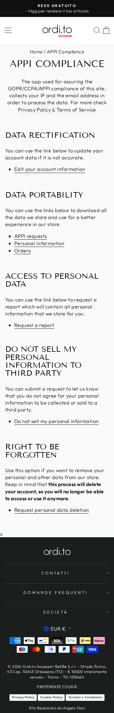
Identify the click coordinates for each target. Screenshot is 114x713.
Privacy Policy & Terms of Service (57, 109)
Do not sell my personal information (56, 421)
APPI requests (30, 236)
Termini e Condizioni (85, 697)
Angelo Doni (74, 707)
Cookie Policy (51, 697)
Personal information (39, 243)
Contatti (55, 573)
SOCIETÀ (55, 612)
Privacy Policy (23, 697)
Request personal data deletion (51, 510)
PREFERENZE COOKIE (57, 686)
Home (36, 52)
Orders (22, 250)
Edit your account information (49, 169)
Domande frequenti (55, 592)
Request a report (34, 325)
